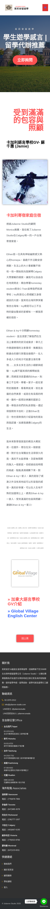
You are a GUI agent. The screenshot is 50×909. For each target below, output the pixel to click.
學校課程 (8, 881)
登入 (6, 887)
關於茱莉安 (8, 870)
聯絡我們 (8, 864)
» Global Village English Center (23, 613)
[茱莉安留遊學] (16, 8)
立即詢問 (25, 60)
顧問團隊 (8, 875)
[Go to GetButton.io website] (44, 906)
